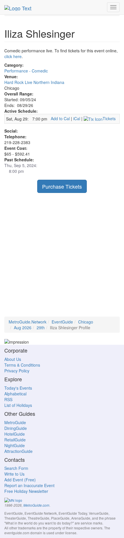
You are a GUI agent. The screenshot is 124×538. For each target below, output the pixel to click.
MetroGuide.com (36, 505)
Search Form (16, 468)
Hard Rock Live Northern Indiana (34, 82)
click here (13, 56)
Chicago (85, 322)
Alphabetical (15, 394)
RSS (8, 399)
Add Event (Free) (20, 480)
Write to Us (14, 474)
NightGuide (14, 445)
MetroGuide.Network (27, 322)
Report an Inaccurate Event (29, 485)
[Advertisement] (62, 255)
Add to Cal (60, 118)
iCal (76, 118)
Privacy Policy (16, 371)
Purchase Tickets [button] (62, 186)
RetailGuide (15, 440)
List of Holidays (18, 405)
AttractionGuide (18, 451)
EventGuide (62, 322)
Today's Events (18, 388)
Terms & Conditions (22, 365)
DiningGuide (15, 428)
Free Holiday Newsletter (26, 491)
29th (41, 327)
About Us (12, 359)
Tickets (109, 118)
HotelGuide (14, 434)
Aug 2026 (22, 327)
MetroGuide (15, 422)
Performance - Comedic (26, 71)
